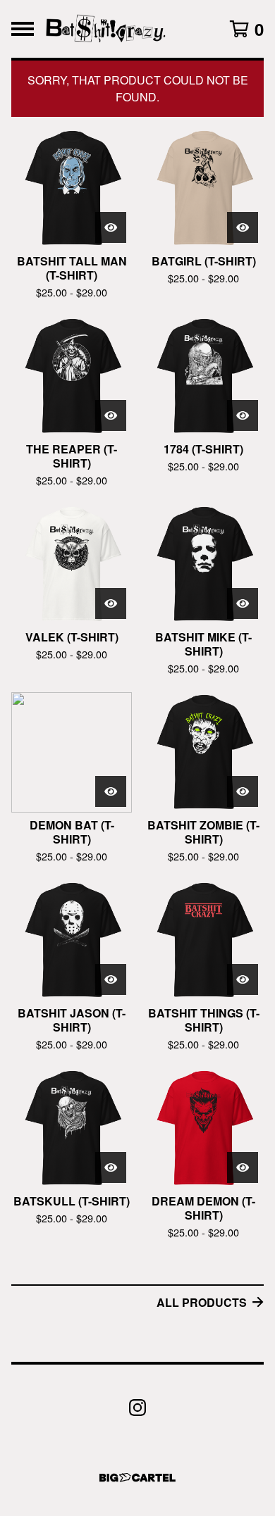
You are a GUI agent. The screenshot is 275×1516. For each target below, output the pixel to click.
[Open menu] (22, 28)
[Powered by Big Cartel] (137, 1477)
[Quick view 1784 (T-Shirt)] (242, 415)
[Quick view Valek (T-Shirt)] (110, 603)
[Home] (105, 28)
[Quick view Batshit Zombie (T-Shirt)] (242, 791)
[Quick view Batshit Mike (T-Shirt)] (242, 603)
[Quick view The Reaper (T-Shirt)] (110, 415)
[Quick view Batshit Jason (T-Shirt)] (110, 979)
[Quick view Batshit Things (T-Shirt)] (242, 979)
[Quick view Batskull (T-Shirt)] (110, 1167)
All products (202, 1302)
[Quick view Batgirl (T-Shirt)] (242, 227)
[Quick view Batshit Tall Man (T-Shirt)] (110, 227)
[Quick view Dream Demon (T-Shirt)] (242, 1167)
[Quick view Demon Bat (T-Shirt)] (110, 791)
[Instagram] (137, 1407)
